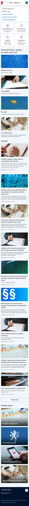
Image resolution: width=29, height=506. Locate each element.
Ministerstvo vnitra (5, 493)
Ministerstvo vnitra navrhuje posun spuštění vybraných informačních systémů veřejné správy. (14, 278)
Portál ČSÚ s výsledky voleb (10, 423)
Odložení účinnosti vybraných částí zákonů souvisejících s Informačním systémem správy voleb (14, 192)
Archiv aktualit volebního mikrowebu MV (13, 388)
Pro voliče (4, 112)
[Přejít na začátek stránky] (26, 490)
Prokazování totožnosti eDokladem (12, 461)
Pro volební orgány (6, 133)
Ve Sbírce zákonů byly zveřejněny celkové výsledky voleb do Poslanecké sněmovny (13, 361)
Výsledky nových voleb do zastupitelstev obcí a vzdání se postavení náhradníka (13, 249)
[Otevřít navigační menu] (26, 2)
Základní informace (7, 70)
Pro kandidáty (5, 91)
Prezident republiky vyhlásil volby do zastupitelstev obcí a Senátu (12, 160)
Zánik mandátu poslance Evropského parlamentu (12, 334)
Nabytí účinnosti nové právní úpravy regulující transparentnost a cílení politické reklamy (14, 305)
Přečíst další (14, 400)
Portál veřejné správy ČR (9, 442)
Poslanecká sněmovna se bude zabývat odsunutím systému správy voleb (13, 221)
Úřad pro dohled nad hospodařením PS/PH (14, 480)
